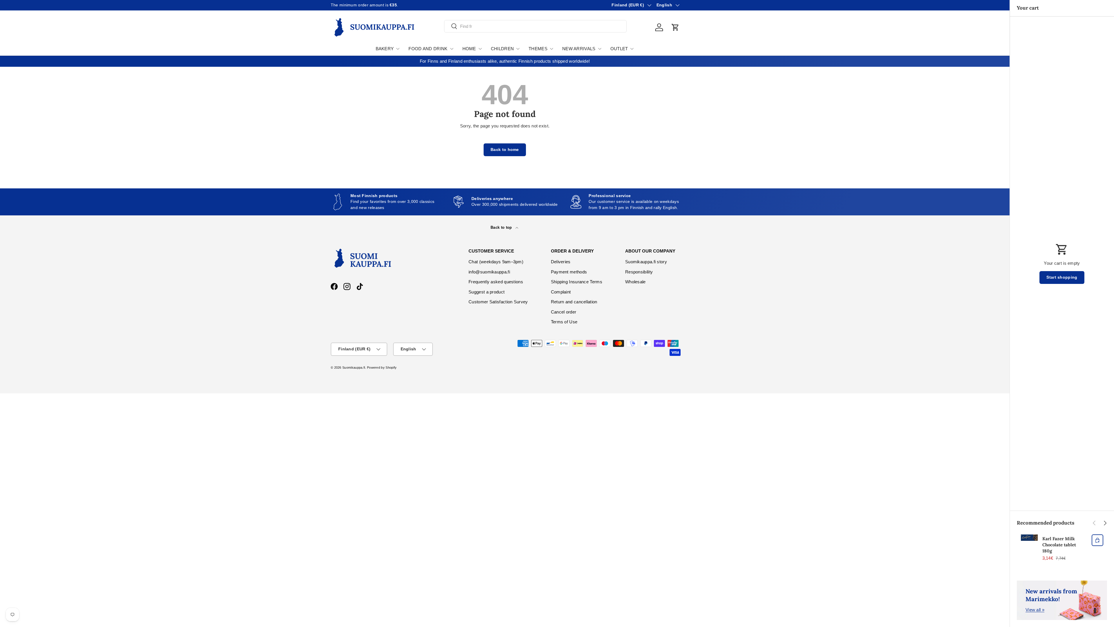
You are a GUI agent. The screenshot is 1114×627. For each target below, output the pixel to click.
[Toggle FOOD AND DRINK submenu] (451, 48)
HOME (469, 48)
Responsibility (639, 271)
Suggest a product (486, 291)
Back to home (505, 149)
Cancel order (563, 311)
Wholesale (635, 281)
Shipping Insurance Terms (576, 281)
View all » (1035, 609)
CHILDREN (502, 48)
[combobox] (535, 26)
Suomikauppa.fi (353, 367)
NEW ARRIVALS (579, 48)
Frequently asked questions (496, 281)
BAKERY (385, 48)
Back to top (502, 227)
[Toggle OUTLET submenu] (631, 48)
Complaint (561, 291)
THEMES (538, 48)
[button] (675, 27)
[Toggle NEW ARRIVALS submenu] (599, 48)
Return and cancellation (574, 301)
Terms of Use (564, 321)
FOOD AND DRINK (427, 48)
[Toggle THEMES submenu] (551, 48)
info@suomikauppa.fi (489, 271)
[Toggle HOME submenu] (480, 48)
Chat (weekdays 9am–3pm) (496, 261)
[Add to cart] (1097, 540)
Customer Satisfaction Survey (498, 301)
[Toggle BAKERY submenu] (397, 48)
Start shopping (1061, 277)
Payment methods (569, 271)
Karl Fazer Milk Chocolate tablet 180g (1059, 545)
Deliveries (561, 261)
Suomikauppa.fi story (646, 261)
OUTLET (619, 48)
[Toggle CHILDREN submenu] (517, 48)
